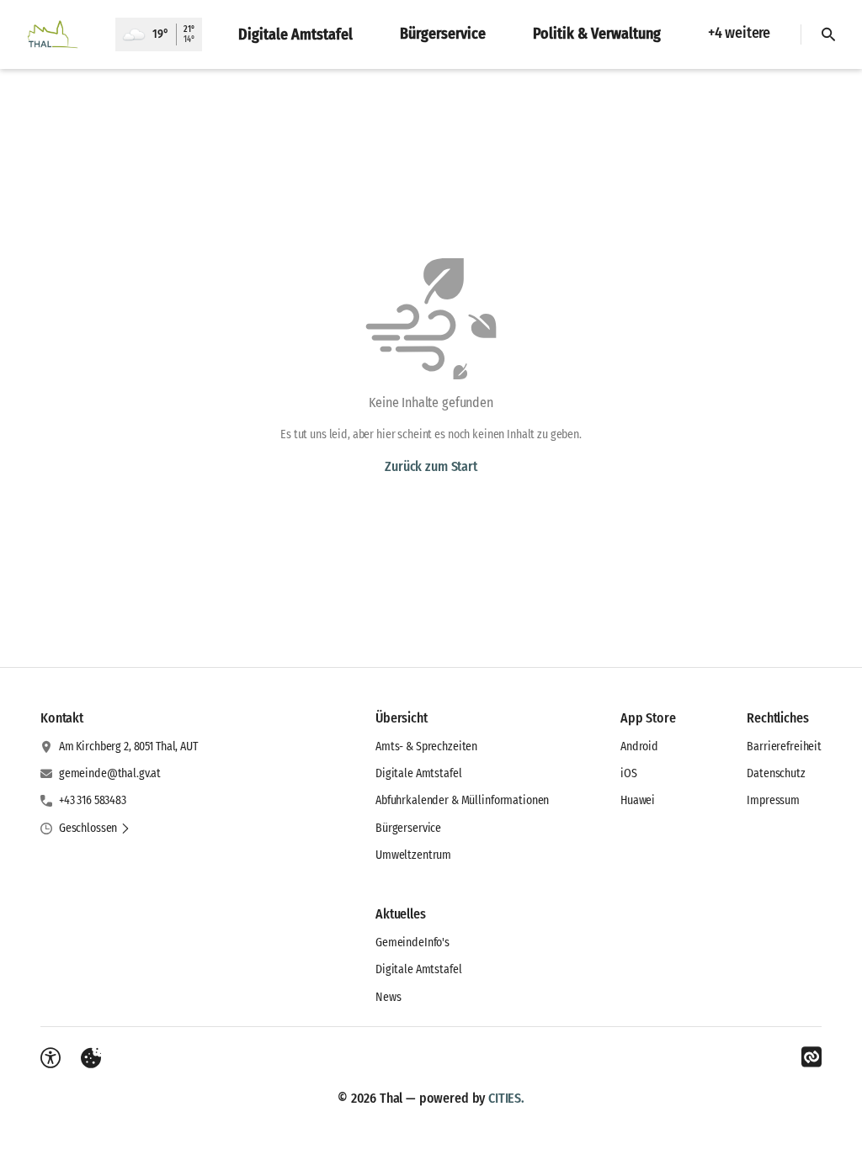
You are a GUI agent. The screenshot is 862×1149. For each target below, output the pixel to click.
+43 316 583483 (92, 800)
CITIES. (506, 1098)
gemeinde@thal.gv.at (110, 773)
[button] (94, 828)
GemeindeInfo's (412, 942)
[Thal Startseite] (57, 34)
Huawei (637, 800)
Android (639, 746)
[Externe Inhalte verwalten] (91, 1058)
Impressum (773, 800)
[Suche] (828, 34)
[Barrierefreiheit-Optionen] (50, 1058)
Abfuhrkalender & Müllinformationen (462, 800)
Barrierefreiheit (784, 746)
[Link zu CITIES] (811, 1057)
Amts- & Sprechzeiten (426, 746)
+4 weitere (739, 33)
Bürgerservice (408, 828)
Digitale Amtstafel (418, 773)
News (388, 997)
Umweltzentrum (413, 855)
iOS (628, 773)
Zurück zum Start (430, 466)
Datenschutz (776, 773)
